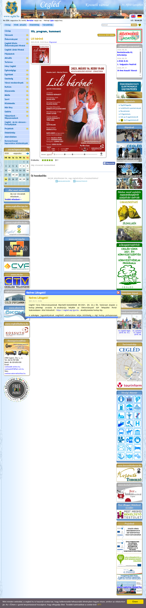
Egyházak (9, 74)
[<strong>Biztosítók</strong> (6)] (129, 407)
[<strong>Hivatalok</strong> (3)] (121, 423)
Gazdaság (9, 78)
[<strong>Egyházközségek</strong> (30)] (121, 415)
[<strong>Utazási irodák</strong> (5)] (121, 456)
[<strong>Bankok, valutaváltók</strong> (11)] (129, 399)
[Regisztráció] (80, 181)
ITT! (99, 604)
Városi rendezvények (14, 83)
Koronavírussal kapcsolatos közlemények (16, 142)
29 (24, 179)
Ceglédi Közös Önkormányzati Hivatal (15, 44)
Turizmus (9, 62)
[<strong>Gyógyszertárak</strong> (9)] (129, 415)
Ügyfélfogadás (125, 105)
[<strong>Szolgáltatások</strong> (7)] (137, 456)
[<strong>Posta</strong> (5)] (121, 447)
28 (20, 179)
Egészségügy (10, 70)
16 (28, 170)
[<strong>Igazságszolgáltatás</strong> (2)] (129, 423)
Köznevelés (10, 91)
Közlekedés (10, 103)
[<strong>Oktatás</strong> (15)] (129, 439)
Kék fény (9, 107)
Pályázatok (9, 54)
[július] (27, 154)
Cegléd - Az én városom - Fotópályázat (16, 123)
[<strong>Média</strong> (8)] (121, 439)
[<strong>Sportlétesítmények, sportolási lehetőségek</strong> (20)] (129, 447)
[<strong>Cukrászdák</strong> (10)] (137, 407)
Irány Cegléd (10, 66)
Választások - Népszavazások (11, 117)
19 (13, 175)
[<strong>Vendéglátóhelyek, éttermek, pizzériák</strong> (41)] (129, 456)
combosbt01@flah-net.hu (14, 369)
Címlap (8, 25)
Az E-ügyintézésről (131, 120)
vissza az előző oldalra (106, 35)
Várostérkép (48, 25)
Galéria (8, 111)
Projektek (9, 128)
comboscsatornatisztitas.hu (15, 373)
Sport (7, 99)
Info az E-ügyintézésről (129, 117)
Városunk (9, 35)
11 (9, 170)
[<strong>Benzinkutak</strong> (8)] (121, 407)
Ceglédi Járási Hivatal (14, 50)
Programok (53, 42)
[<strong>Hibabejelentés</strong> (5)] (137, 415)
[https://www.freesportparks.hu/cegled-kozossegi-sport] (16, 401)
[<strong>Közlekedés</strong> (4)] (121, 431)
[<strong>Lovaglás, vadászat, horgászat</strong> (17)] (129, 431)
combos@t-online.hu (12, 367)
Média (7, 95)
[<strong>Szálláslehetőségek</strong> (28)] (137, 447)
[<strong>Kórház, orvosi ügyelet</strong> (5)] (137, 423)
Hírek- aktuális (20, 25)
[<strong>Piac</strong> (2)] (137, 439)
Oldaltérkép (34, 25)
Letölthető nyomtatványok (130, 108)
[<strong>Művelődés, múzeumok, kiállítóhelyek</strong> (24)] (137, 431)
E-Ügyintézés (125, 114)
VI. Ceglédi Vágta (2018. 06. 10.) (124, 331)
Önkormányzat (11, 39)
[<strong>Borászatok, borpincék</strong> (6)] (137, 399)
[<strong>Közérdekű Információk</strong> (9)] (121, 399)
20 (17, 175)
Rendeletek (125, 111)
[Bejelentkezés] (63, 181)
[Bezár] (118, 292)
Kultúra (8, 87)
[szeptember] (28, 154)
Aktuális (8, 58)
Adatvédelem (11, 137)
